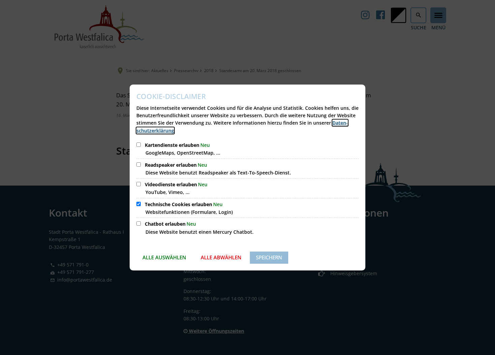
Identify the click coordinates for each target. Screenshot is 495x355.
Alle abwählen (221, 257)
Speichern (269, 257)
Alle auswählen (164, 257)
